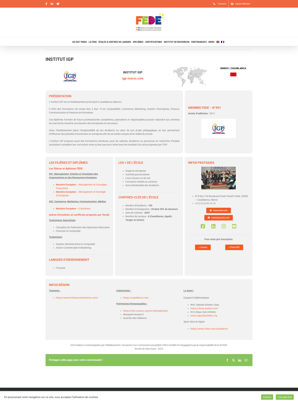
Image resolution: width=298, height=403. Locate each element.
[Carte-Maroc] (190, 67)
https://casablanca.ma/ (136, 297)
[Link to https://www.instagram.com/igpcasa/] (224, 226)
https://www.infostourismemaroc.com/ (77, 297)
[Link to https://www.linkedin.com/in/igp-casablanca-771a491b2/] (213, 226)
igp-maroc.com (132, 78)
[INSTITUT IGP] (218, 168)
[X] (233, 360)
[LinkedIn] (240, 360)
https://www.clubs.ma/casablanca (209, 328)
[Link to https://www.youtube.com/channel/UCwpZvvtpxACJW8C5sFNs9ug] (234, 226)
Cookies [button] (267, 397)
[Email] (246, 360)
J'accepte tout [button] (285, 397)
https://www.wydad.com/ (204, 308)
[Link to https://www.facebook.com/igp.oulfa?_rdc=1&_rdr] (203, 226)
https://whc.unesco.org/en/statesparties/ (145, 310)
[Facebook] (227, 360)
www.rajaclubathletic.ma (203, 315)
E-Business (73, 208)
